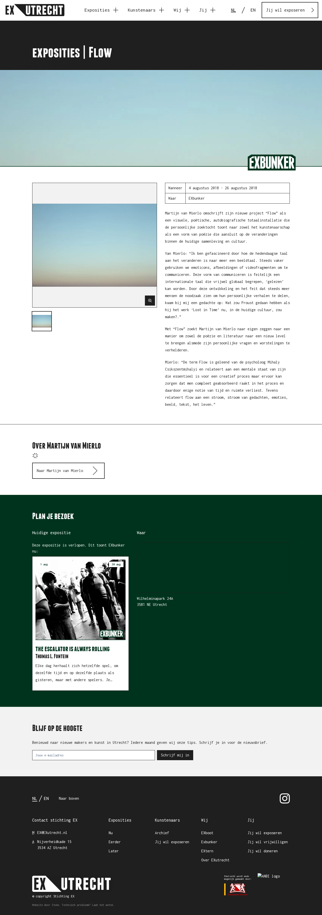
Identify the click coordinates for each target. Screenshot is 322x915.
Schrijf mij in (175, 755)
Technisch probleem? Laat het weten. (88, 904)
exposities (56, 52)
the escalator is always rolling (72, 648)
